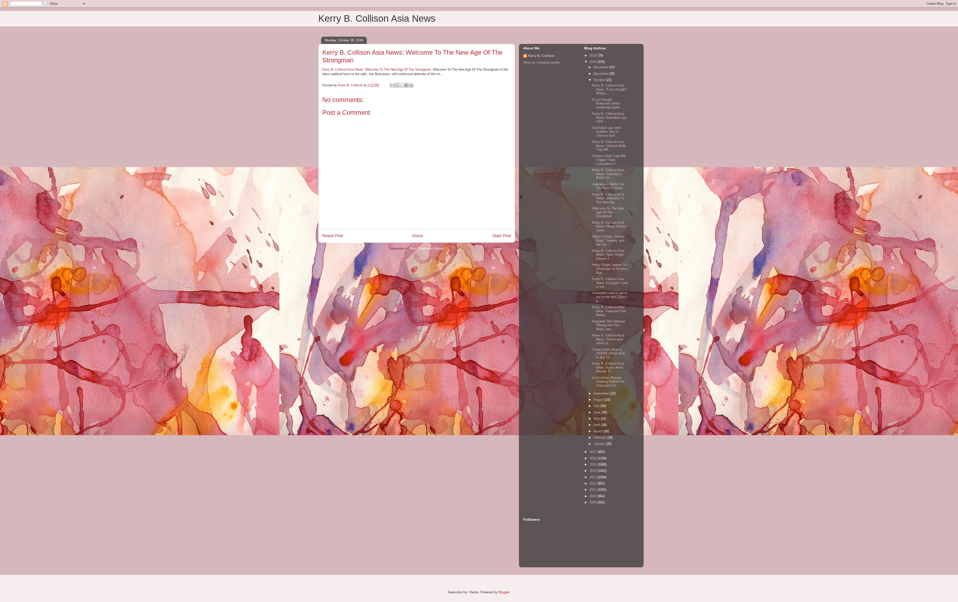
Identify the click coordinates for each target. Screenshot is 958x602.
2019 (594, 55)
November (601, 74)
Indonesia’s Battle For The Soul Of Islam (608, 186)
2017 (594, 452)
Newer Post (332, 236)
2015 (594, 464)
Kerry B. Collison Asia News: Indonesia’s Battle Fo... (608, 174)
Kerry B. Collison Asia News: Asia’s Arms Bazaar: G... (608, 367)
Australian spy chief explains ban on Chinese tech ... (606, 131)
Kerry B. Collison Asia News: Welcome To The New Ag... (608, 198)
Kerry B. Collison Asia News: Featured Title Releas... (609, 311)
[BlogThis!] (396, 85)
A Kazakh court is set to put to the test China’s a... (610, 296)
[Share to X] (401, 85)
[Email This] (392, 85)
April (597, 425)
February (600, 437)
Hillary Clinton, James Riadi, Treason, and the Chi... (608, 240)
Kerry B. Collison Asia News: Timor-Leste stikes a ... (608, 339)
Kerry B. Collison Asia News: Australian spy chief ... (609, 117)
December (601, 67)
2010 (594, 496)
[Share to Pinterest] (411, 85)
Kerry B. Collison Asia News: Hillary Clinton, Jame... (609, 226)
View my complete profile (541, 62)
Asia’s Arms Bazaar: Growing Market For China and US (608, 381)
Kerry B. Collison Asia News (376, 18)
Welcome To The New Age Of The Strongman (608, 212)
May (597, 418)
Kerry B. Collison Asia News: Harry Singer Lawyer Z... (608, 254)
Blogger (503, 592)
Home (417, 236)
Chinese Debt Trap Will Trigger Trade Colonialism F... (608, 160)
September (602, 393)
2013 (594, 477)
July (597, 406)
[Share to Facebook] (406, 85)
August (599, 399)
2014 (594, 471)
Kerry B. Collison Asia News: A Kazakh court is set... (610, 283)
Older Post (501, 236)
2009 (594, 502)
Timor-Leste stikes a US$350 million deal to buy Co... (608, 353)
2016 (594, 458)
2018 (594, 62)
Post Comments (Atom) (427, 248)
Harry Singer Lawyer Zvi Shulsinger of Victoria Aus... (609, 268)
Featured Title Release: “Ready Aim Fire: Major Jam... (609, 325)
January (600, 444)
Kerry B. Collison (541, 56)
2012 (594, 483)
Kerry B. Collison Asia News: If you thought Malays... (609, 89)
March (598, 431)
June (597, 412)
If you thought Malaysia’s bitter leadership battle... (607, 103)
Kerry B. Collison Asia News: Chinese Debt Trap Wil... (608, 145)
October (600, 80)
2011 (594, 490)
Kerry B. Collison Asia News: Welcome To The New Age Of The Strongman (376, 69)
